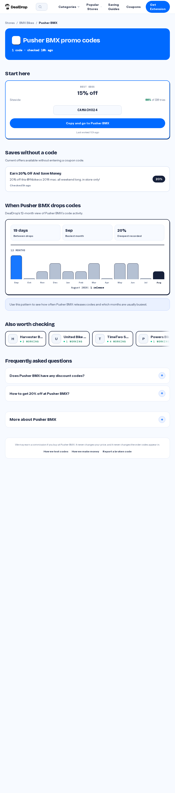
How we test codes (56, 451)
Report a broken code (117, 451)
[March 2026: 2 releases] (94, 271)
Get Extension (158, 7)
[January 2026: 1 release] (68, 275)
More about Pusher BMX (86, 419)
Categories (67, 7)
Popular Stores (92, 7)
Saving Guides (113, 7)
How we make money (85, 451)
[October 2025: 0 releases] (29, 278)
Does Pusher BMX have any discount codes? (86, 375)
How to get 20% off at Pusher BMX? (86, 393)
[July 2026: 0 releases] (146, 278)
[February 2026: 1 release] (81, 275)
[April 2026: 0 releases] (107, 278)
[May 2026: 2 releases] (119, 271)
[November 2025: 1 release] (42, 275)
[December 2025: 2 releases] (55, 271)
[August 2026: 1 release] (158, 275)
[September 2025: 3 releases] (16, 267)
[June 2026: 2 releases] (133, 271)
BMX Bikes (26, 23)
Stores (10, 23)
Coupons (133, 7)
